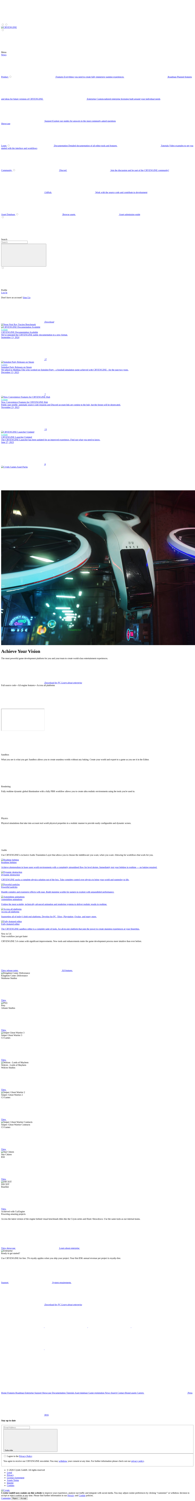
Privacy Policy (25, 1456)
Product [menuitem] (5, 77)
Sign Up (26, 297)
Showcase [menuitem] (5, 123)
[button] (23, 255)
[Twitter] (23, 1326)
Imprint (10, 1483)
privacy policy (137, 1461)
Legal (9, 1472)
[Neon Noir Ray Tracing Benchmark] (18, 324)
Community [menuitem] (6, 170)
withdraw (63, 1461)
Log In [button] (4, 292)
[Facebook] (66, 1326)
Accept (23, 1498)
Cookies (10, 1485)
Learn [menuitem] (4, 145)
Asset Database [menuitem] (8, 214)
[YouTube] (152, 1326)
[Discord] (66, 1349)
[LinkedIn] (109, 1326)
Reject (15, 1498)
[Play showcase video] (22, 707)
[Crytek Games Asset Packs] (14, 467)
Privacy (10, 1475)
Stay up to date (8, 1420)
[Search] (72, 239)
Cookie (82, 1495)
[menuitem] (9, 27)
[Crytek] (5, 1490)
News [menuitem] (3, 55)
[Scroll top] (22, 1371)
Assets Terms (13, 1480)
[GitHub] (23, 1349)
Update (4, 329)
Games (4, 364)
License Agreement (15, 1477)
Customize (6, 1498)
